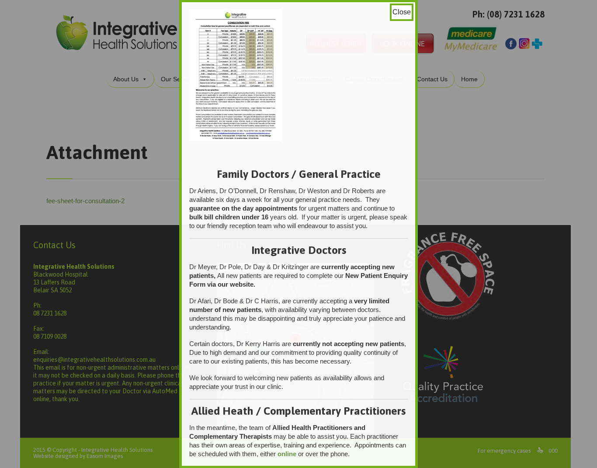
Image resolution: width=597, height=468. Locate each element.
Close (401, 12)
